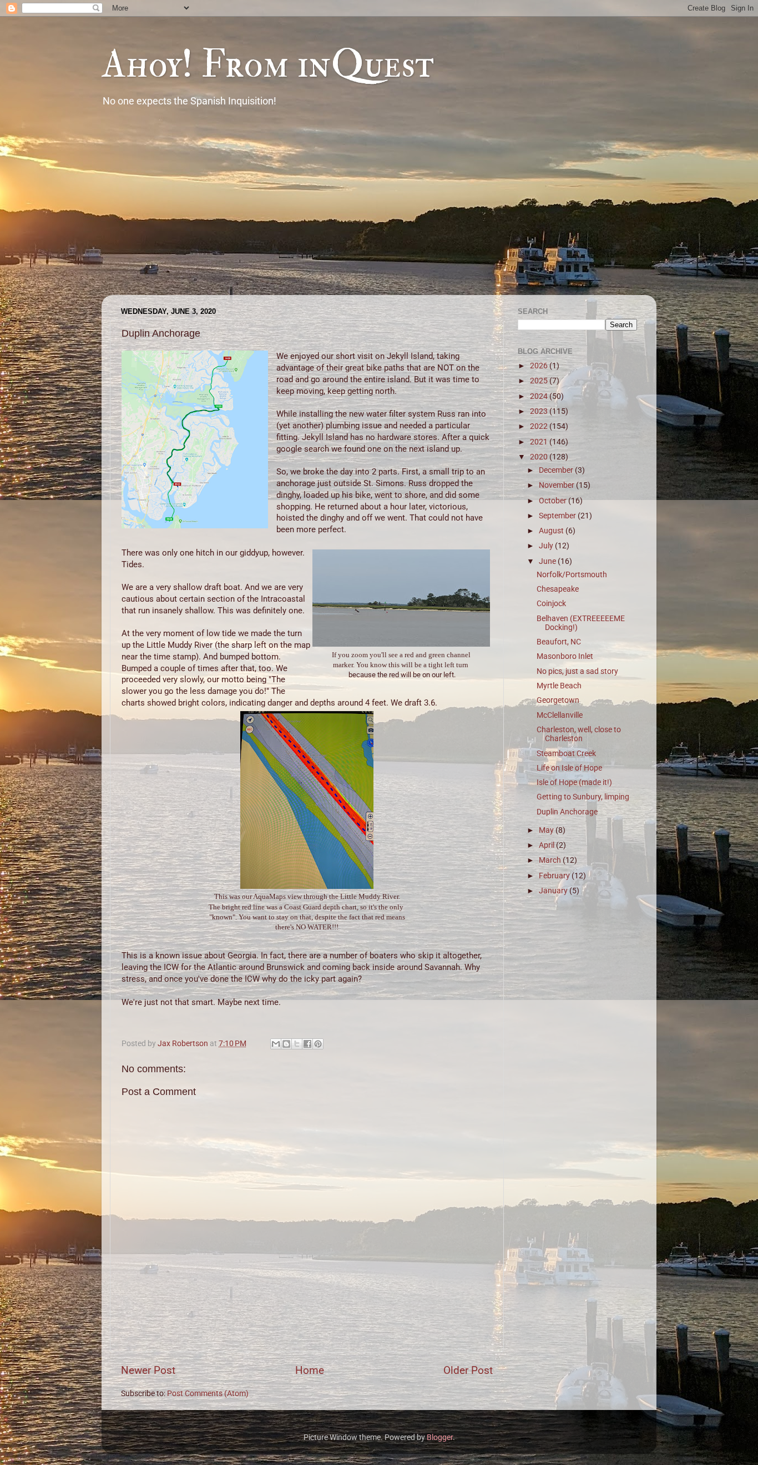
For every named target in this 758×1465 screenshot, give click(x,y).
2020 (539, 456)
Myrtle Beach (559, 685)
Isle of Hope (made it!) (574, 782)
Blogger (440, 1437)
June (548, 561)
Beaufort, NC (559, 641)
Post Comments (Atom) (208, 1393)
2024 (539, 396)
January (554, 890)
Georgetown (558, 700)
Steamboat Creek (566, 753)
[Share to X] (296, 1043)
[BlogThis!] (286, 1043)
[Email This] (275, 1043)
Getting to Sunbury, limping (583, 796)
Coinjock (551, 603)
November (557, 485)
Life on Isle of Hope (569, 767)
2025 (539, 380)
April (547, 845)
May (547, 830)
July (547, 545)
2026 (539, 365)
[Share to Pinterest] (318, 1043)
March (551, 860)
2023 (539, 411)
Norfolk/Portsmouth (572, 574)
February (555, 875)
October (553, 500)
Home (309, 1370)
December (557, 470)
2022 (539, 426)
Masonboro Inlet (565, 656)
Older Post (468, 1370)
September (558, 515)
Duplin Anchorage (567, 811)
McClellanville (560, 715)
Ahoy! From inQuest (268, 64)
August (552, 530)
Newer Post (148, 1370)
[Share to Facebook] (307, 1043)
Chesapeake (558, 588)
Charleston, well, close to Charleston (579, 734)
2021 (539, 441)
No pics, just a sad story (577, 671)
